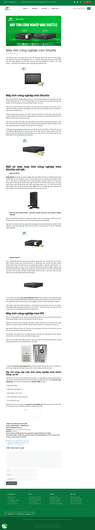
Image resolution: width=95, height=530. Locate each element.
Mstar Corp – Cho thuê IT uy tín (15, 444)
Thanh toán (69, 519)
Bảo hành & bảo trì (57, 519)
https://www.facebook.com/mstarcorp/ (21, 429)
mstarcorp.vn (15, 431)
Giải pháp (34, 8)
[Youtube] (77, 2)
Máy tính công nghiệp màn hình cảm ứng (18, 442)
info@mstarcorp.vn (29, 514)
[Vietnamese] (89, 2)
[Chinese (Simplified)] (84, 2)
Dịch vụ (25, 8)
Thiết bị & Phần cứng (23, 440)
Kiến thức (44, 8)
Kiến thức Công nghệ (13, 440)
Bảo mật (64, 519)
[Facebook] (74, 2)
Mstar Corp (55, 8)
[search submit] (88, 8)
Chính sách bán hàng (48, 519)
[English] (87, 2)
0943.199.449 (10, 514)
